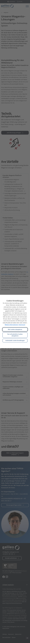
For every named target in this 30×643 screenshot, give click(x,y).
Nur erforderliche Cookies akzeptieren (15, 335)
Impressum (22, 325)
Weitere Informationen (11, 325)
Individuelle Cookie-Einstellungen (15, 340)
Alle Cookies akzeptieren (15, 329)
